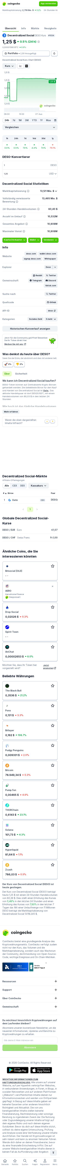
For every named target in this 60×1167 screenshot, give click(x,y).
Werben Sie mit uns (13, 344)
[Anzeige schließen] (52, 586)
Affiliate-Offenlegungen (13, 480)
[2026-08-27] (55, 120)
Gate (46, 390)
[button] (30, 254)
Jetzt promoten (48, 666)
